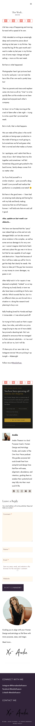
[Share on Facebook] (5, 20)
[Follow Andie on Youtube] (26, 491)
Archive (17, 15)
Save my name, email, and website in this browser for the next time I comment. (16, 568)
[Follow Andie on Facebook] (14, 491)
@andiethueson (15, 689)
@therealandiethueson (18, 685)
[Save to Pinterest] (21, 20)
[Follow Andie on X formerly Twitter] (18, 491)
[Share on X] (13, 20)
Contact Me (9, 700)
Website (6, 579)
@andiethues (17, 363)
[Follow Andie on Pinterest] (30, 491)
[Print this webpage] (29, 20)
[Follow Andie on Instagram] (22, 491)
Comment (7, 514)
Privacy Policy (17, 723)
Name (6, 549)
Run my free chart (18, 420)
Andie (15, 434)
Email (6, 560)
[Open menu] (31, 3)
